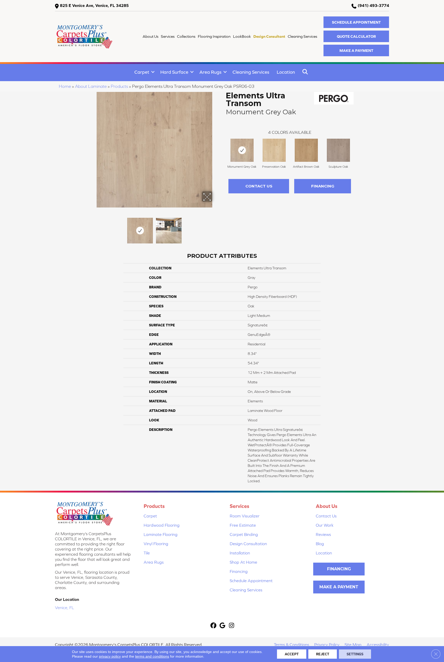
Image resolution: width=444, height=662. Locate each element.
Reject (322, 654)
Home (65, 86)
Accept (292, 654)
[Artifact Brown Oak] (306, 150)
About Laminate (91, 86)
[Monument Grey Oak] (242, 150)
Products (119, 86)
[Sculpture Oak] (338, 150)
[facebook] (213, 626)
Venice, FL (64, 607)
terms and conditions (152, 656)
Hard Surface (174, 72)
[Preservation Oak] (274, 150)
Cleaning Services (251, 72)
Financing (322, 186)
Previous (93, 228)
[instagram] (231, 626)
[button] (356, 22)
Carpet (141, 72)
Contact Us (258, 186)
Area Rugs (210, 72)
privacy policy (110, 656)
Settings (355, 654)
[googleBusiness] (222, 626)
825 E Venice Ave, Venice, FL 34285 (94, 5)
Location (286, 72)
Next (215, 228)
